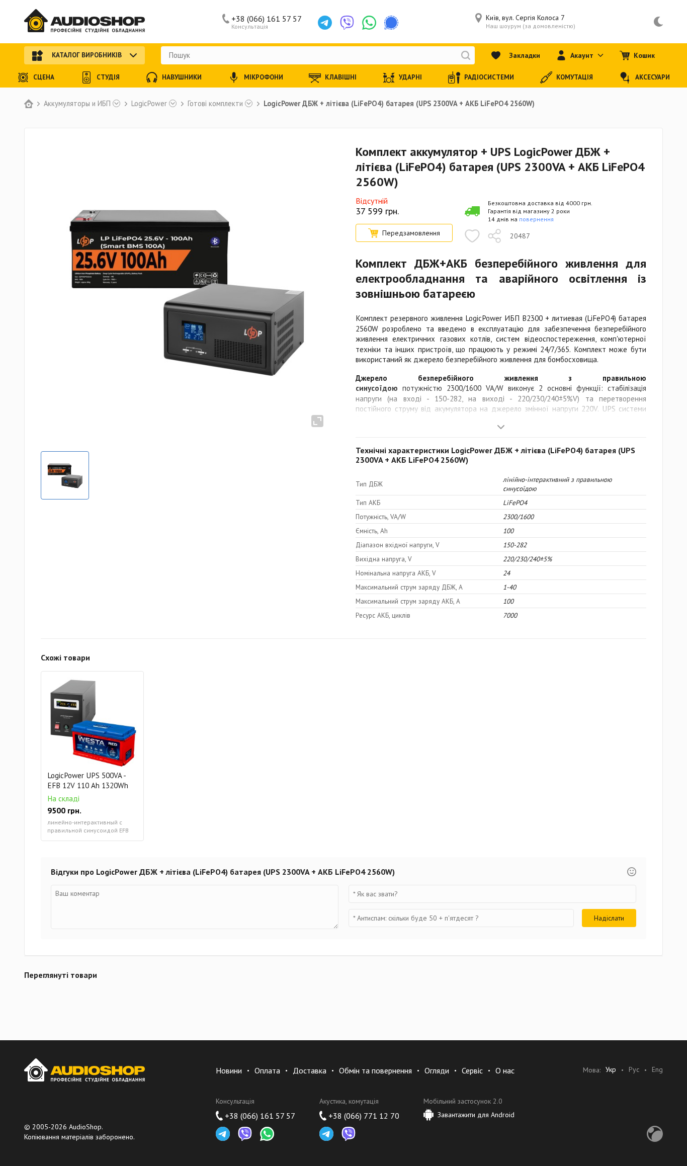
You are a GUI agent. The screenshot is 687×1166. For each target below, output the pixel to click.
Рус (634, 1069)
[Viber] (347, 23)
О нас (504, 1070)
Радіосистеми (489, 77)
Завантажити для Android (476, 1114)
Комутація (574, 77)
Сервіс (472, 1070)
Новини (229, 1070)
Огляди (436, 1070)
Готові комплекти (215, 103)
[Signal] (391, 23)
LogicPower (149, 103)
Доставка (309, 1070)
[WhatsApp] (369, 23)
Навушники (182, 77)
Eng (657, 1069)
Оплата (267, 1070)
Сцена (43, 77)
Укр (611, 1069)
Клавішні (341, 77)
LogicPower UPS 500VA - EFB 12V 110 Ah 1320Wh (87, 780)
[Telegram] (325, 23)
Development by (655, 1134)
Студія (108, 77)
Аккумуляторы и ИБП (77, 103)
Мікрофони (263, 77)
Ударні (410, 77)
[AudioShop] (84, 21)
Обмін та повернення (375, 1070)
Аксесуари (652, 77)
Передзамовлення (411, 232)
